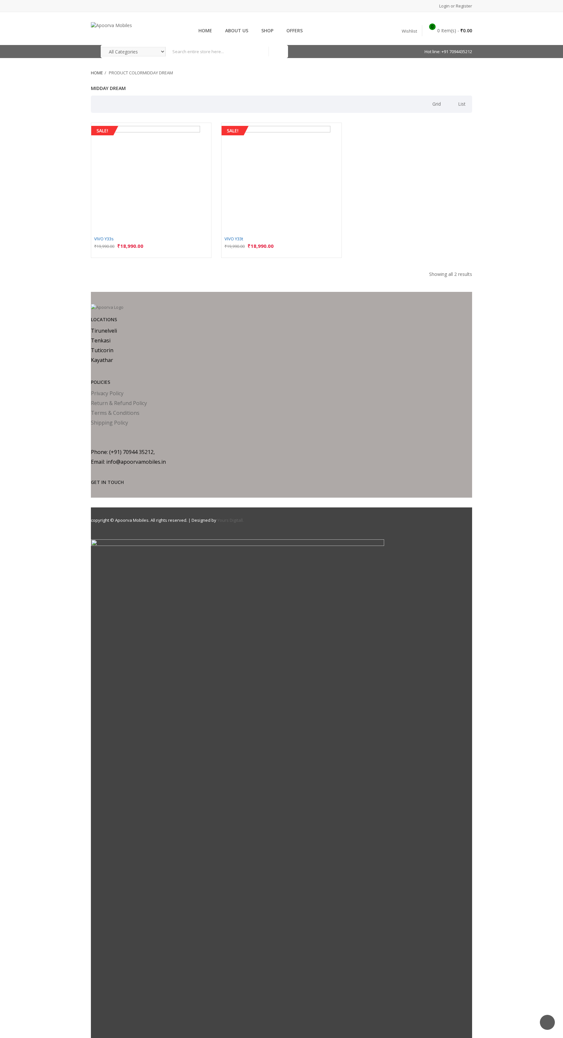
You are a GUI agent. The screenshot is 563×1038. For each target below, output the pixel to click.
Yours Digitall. (230, 520)
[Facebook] (93, 493)
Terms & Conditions (115, 412)
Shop (267, 30)
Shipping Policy (109, 422)
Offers (294, 30)
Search (278, 51)
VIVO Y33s (104, 239)
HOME (205, 30)
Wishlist (409, 31)
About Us (236, 30)
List (462, 104)
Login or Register (455, 5)
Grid (436, 104)
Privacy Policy (107, 393)
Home (97, 73)
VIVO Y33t (233, 239)
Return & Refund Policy (119, 403)
